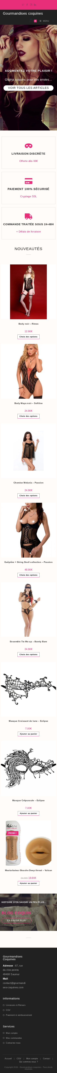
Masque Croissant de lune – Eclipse (28, 721)
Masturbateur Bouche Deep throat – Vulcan (28, 870)
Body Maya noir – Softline (28, 403)
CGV (8, 1010)
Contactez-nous (13, 1043)
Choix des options (28, 337)
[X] (23, 4)
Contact (46, 1058)
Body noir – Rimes (29, 324)
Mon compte (11, 1033)
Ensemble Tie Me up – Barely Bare (28, 641)
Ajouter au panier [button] (28, 734)
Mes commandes (14, 1038)
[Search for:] (52, 21)
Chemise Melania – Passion (28, 482)
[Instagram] (31, 4)
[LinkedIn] (34, 4)
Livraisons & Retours (16, 1005)
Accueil (8, 1058)
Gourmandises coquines (23, 13)
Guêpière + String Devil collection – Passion (28, 562)
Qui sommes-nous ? (28, 1062)
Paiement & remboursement (19, 1015)
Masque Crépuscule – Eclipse (28, 800)
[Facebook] (27, 4)
